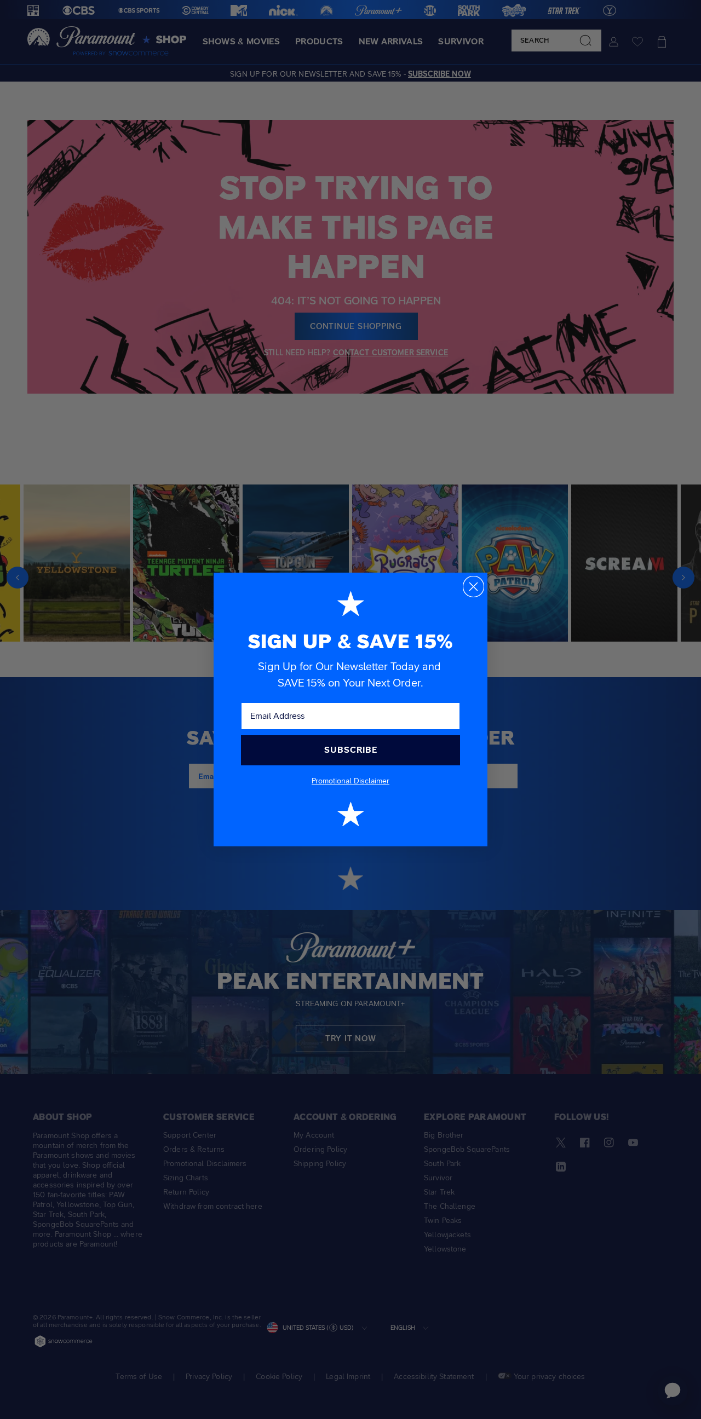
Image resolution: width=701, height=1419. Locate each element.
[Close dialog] (473, 586)
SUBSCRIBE (350, 750)
